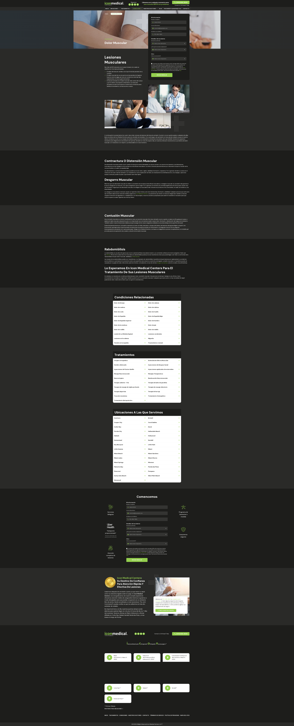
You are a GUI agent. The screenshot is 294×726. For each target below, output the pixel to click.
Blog (160, 8)
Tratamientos (125, 8)
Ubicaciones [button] (114, 8)
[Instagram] (132, 4)
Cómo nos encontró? (156, 56)
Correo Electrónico (155, 25)
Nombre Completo (155, 19)
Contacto (186, 8)
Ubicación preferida (155, 40)
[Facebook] (129, 4)
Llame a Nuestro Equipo (166, 610)
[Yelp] (138, 4)
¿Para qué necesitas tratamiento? (159, 46)
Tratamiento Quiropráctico (172, 8)
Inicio (107, 8)
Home (106, 13)
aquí (180, 70)
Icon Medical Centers (142, 193)
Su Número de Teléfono (156, 31)
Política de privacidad (172, 715)
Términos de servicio (157, 715)
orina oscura (135, 256)
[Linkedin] (135, 4)
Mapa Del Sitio (184, 715)
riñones (108, 255)
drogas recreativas (162, 263)
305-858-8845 (143, 552)
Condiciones (136, 8)
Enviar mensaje (162, 75)
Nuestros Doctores (150, 8)
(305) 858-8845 (181, 2)
